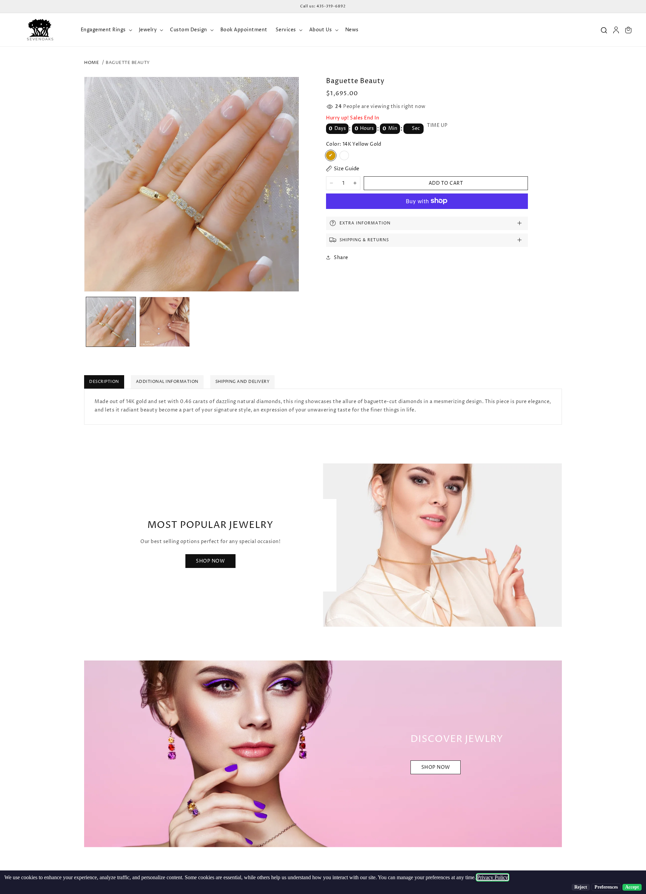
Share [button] (341, 257)
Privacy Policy (492, 877)
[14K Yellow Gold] (330, 155)
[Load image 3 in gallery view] (164, 322)
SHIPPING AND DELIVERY (242, 382)
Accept (632, 887)
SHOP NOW (435, 767)
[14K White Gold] (344, 155)
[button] (106, 30)
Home (91, 63)
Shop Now (210, 561)
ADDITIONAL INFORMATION (167, 382)
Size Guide (346, 168)
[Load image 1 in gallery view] (111, 322)
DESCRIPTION (104, 382)
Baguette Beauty (128, 63)
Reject (580, 887)
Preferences (606, 887)
